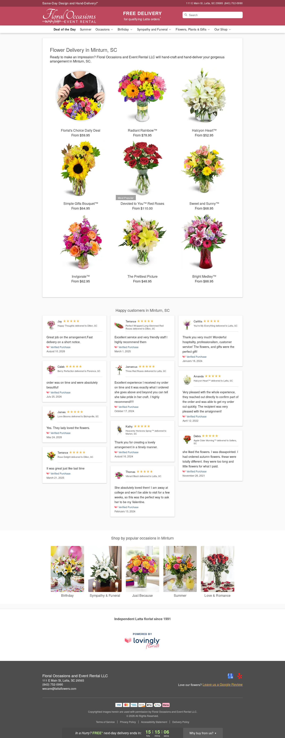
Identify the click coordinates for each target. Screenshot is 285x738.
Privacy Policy (128, 722)
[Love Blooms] (51, 415)
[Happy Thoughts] (51, 325)
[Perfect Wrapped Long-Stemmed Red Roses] (119, 325)
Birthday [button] (124, 29)
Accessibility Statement (154, 722)
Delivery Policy (180, 722)
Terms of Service (105, 722)
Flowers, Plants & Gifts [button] (191, 29)
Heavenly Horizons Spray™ (140, 430)
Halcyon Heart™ (202, 380)
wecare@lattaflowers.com (59, 688)
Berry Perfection (66, 371)
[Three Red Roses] (119, 370)
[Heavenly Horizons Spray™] (119, 430)
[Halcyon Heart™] (187, 380)
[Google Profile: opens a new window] (230, 676)
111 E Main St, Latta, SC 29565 (63, 680)
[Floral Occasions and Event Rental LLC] (72, 16)
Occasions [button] (103, 29)
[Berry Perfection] (51, 370)
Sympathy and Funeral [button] (153, 29)
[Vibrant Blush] (119, 475)
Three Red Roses (135, 371)
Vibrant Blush (132, 476)
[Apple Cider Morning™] (187, 439)
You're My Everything (204, 325)
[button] (274, 720)
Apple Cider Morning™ (205, 440)
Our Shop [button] (221, 29)
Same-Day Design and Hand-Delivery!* (70, 3)
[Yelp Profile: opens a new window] (240, 676)
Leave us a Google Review (223, 684)
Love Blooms (64, 416)
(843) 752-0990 (52, 684)
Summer (85, 29)
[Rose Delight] (51, 456)
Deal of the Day (65, 29)
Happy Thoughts (66, 325)
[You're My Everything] (187, 325)
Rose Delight (64, 456)
